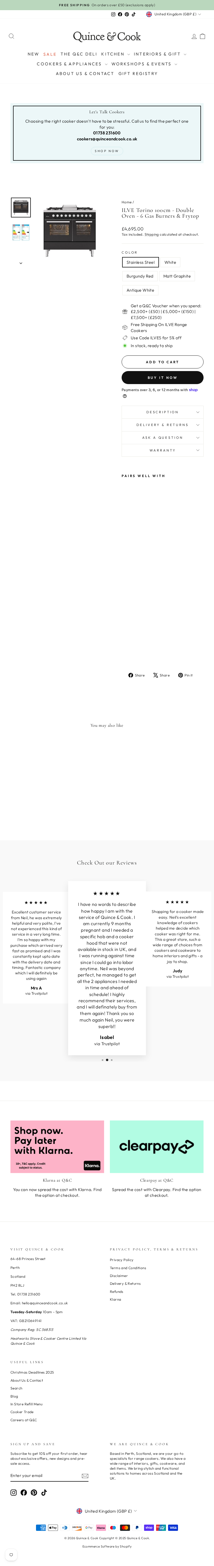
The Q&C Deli (79, 54)
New (34, 54)
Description (162, 412)
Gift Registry (138, 73)
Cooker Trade (22, 1412)
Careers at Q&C (23, 1420)
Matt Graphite (177, 276)
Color (130, 252)
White (170, 262)
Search (16, 1388)
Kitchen (113, 54)
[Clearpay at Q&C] (157, 1146)
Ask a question (162, 437)
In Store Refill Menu (26, 1404)
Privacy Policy (122, 1259)
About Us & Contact (85, 73)
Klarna (115, 1299)
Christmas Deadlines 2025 (32, 1372)
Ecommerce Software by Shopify (107, 1546)
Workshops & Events (142, 63)
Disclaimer (119, 1275)
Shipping (152, 234)
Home (127, 202)
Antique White (140, 290)
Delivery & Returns (162, 425)
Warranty (163, 450)
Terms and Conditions (128, 1268)
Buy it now (163, 377)
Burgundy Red (140, 276)
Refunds (116, 1291)
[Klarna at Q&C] (57, 1146)
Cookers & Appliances (70, 63)
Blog (14, 1396)
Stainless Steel (140, 262)
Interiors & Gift (158, 54)
